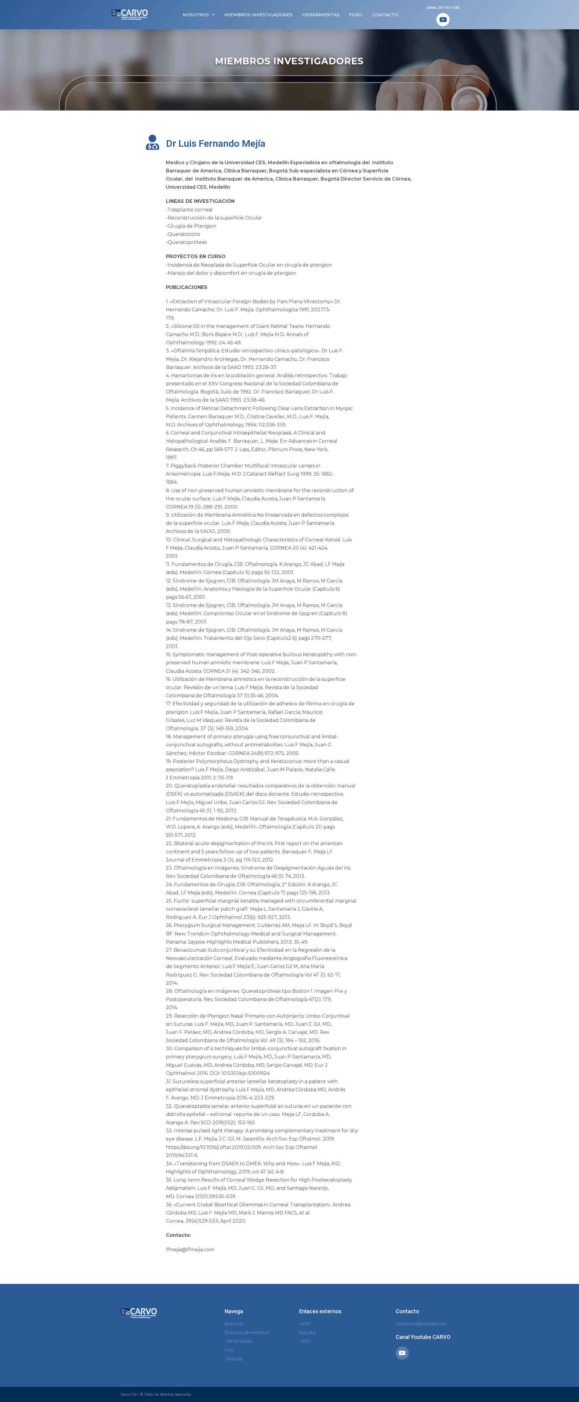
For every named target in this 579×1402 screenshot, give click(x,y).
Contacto (407, 1311)
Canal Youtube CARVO (423, 1337)
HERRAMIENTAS (321, 15)
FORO (355, 15)
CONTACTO (385, 15)
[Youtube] (443, 19)
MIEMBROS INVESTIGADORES (258, 15)
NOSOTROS (196, 15)
